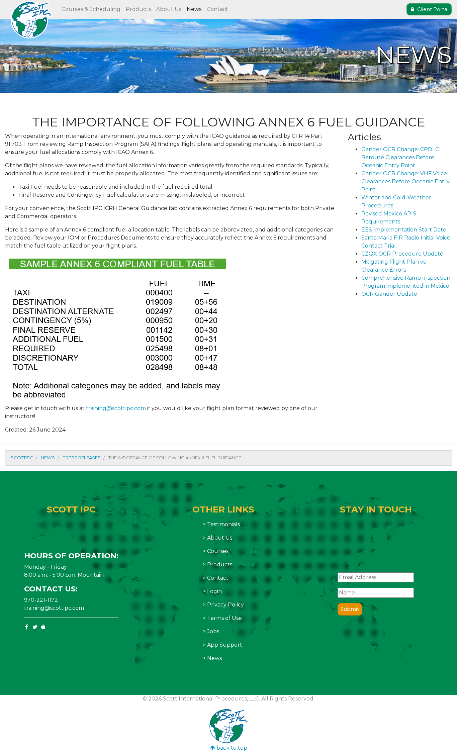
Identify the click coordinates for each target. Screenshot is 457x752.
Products (138, 9)
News (194, 9)
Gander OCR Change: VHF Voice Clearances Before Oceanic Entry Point (405, 181)
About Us (168, 9)
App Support (224, 645)
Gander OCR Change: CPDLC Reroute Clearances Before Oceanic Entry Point (400, 157)
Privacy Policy (225, 604)
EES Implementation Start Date (403, 229)
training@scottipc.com (116, 408)
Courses (218, 551)
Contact (217, 9)
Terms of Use (224, 618)
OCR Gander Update (389, 294)
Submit (350, 609)
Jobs (213, 631)
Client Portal (432, 9)
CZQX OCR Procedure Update (402, 254)
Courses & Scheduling (91, 9)
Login (214, 591)
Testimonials (223, 524)
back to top (231, 748)
